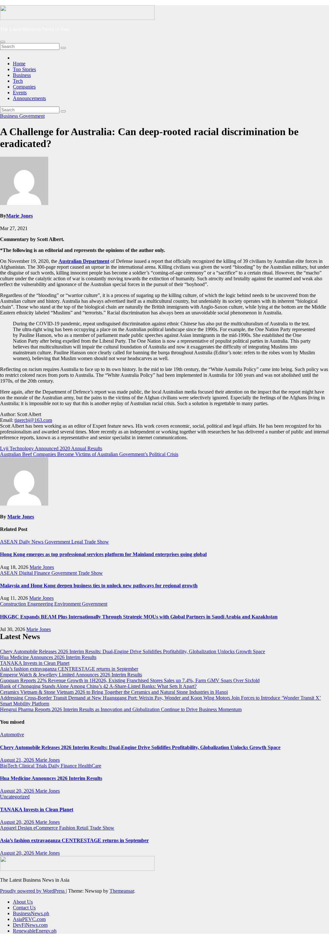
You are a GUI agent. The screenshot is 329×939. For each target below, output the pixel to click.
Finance (42, 573)
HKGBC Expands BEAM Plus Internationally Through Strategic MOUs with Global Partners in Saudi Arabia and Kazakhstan (139, 616)
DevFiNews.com (30, 925)
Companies (24, 86)
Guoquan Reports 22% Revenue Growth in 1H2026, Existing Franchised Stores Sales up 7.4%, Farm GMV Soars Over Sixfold (130, 680)
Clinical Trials (33, 765)
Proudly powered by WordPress (33, 891)
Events (20, 92)
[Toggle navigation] (2, 42)
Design (25, 828)
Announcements (29, 98)
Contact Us (24, 907)
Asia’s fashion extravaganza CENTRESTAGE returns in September (69, 669)
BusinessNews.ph (31, 913)
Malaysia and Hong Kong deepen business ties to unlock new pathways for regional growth (99, 585)
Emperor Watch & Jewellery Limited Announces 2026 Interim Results (71, 674)
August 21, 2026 (17, 760)
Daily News (32, 541)
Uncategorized (15, 796)
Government (32, 116)
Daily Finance (63, 765)
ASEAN (9, 541)
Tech (18, 81)
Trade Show (96, 541)
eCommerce (46, 828)
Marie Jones (19, 215)
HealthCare (89, 765)
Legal (77, 541)
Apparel (9, 828)
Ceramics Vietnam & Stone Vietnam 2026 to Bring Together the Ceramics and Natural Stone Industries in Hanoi (114, 692)
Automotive (12, 734)
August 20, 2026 (17, 791)
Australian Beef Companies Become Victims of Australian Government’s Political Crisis (89, 454)
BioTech (9, 765)
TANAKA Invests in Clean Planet (34, 663)
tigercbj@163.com (33, 420)
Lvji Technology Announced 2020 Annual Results (51, 448)
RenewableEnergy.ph (35, 931)
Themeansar (122, 891)
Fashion (67, 828)
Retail (83, 828)
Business (22, 75)
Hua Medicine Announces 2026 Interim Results (48, 657)
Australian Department (83, 261)
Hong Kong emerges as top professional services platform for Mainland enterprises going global (103, 554)
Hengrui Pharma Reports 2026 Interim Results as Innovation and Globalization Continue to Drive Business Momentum (121, 709)
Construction (13, 604)
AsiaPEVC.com (29, 919)
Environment (68, 604)
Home (19, 63)
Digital (26, 573)
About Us (23, 902)
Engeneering (40, 604)
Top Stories (24, 69)
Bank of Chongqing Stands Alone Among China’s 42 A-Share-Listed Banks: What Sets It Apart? (98, 686)
